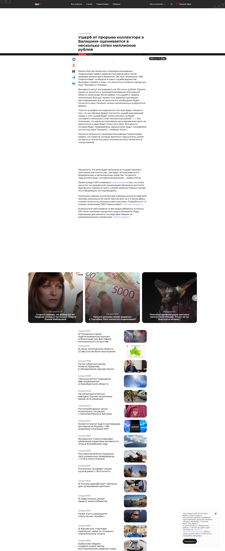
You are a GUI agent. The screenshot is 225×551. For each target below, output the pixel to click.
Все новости (76, 4)
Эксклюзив (82, 54)
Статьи (89, 4)
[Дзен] (157, 58)
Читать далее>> (122, 217)
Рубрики (116, 4)
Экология (90, 54)
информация (119, 182)
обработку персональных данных (193, 531)
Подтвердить (190, 541)
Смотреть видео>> (133, 204)
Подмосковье (102, 4)
